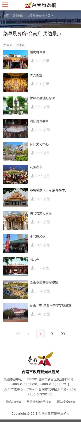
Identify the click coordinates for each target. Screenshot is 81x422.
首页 (6, 15)
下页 (29, 334)
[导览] (5, 4)
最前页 (18, 334)
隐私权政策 (13, 402)
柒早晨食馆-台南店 (38, 15)
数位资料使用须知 (39, 402)
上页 (52, 334)
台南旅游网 (40, 5)
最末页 (63, 334)
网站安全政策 (66, 402)
